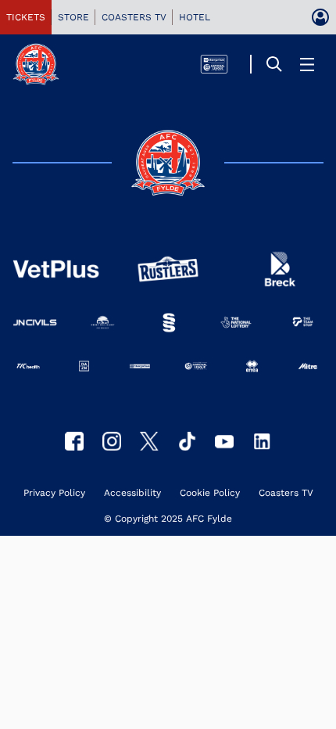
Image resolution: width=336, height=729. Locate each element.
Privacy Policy (54, 493)
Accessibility (132, 493)
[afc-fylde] (186, 441)
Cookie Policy (210, 493)
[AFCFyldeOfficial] (74, 441)
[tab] (26, 17)
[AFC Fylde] (149, 441)
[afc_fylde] (111, 441)
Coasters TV (286, 493)
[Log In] (320, 17)
